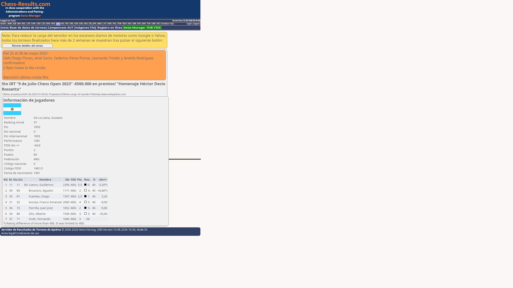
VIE (158, 24)
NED (110, 24)
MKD (99, 24)
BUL (24, 24)
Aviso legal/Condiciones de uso (20, 233)
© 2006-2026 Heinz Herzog (79, 229)
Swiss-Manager (134, 27)
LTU (104, 24)
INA (86, 24)
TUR (148, 24)
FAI (62, 24)
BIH (19, 24)
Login (189, 24)
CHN (33, 24)
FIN (67, 24)
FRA (71, 24)
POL (114, 24)
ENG (53, 24)
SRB (134, 24)
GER (76, 24)
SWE (144, 24)
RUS (129, 24)
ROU (125, 24)
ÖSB (150, 27)
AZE (14, 24)
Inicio (4, 27)
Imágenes (81, 27)
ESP (58, 24)
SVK (139, 24)
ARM (10, 24)
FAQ (93, 27)
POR (119, 24)
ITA (90, 24)
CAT (28, 24)
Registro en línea (109, 27)
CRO (38, 24)
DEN (48, 24)
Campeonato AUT (60, 27)
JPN (94, 24)
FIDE (157, 27)
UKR (154, 24)
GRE (81, 24)
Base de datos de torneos (28, 27)
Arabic (3, 24)
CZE (43, 24)
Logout (196, 24)
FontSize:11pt (167, 24)
